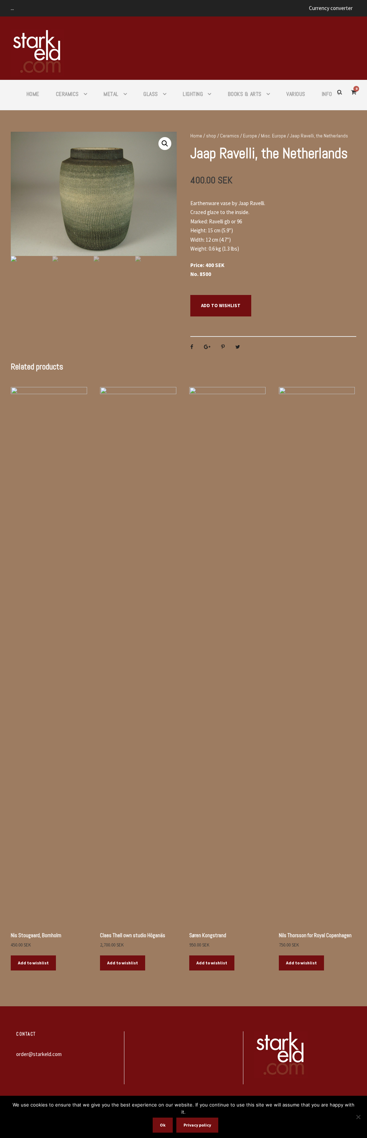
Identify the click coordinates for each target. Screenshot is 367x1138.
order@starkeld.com (39, 1054)
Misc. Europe (273, 135)
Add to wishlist (220, 305)
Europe (250, 135)
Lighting (193, 94)
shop (211, 135)
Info (327, 94)
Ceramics (67, 94)
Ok (163, 1125)
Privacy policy (197, 1125)
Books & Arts (245, 94)
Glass (150, 94)
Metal (111, 94)
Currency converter (331, 8)
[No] (358, 1116)
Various (295, 94)
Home (33, 94)
